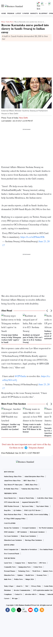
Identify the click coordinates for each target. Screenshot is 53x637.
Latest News (8, 563)
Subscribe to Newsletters (29, 549)
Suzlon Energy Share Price (13, 476)
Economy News (42, 575)
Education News (9, 575)
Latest (18, 13)
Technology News (23, 571)
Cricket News (37, 567)
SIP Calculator (22, 532)
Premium (10, 13)
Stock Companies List (11, 549)
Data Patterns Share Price (12, 514)
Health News (30, 575)
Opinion (20, 575)
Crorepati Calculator (29, 528)
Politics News (18, 579)
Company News (20, 563)
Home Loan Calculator (28, 536)
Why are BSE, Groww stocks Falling (36, 514)
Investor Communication (22, 590)
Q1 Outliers (17, 510)
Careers (6, 598)
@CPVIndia (20, 376)
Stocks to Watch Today (26, 498)
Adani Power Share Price (12, 481)
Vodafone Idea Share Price (30, 489)
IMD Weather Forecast (11, 506)
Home (3, 13)
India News (9, 22)
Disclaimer (7, 590)
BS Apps (15, 598)
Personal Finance (9, 571)
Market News (32, 563)
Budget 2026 (30, 579)
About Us (19, 586)
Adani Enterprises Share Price (34, 476)
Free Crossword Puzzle (11, 554)
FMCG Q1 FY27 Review (32, 510)
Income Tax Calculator (11, 528)
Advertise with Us (30, 594)
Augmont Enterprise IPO (30, 502)
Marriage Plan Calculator (33, 540)
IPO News (42, 563)
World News (36, 571)
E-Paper (26, 13)
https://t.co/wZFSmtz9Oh (33, 236)
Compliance (8, 594)
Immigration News (24, 567)
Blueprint (43, 13)
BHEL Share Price (31, 485)
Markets (34, 13)
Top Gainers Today (42, 506)
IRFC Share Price (29, 481)
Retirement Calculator (37, 532)
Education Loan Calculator (13, 540)
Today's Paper (8, 586)
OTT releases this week (11, 502)
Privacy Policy (36, 586)
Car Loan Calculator (11, 536)
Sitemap (42, 594)
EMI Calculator (9, 532)
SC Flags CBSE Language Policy (15, 519)
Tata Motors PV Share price (13, 485)
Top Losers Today (27, 506)
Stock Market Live (10, 498)
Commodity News (10, 567)
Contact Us (18, 594)
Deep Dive (7, 510)
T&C (27, 586)
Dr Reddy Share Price (11, 489)
